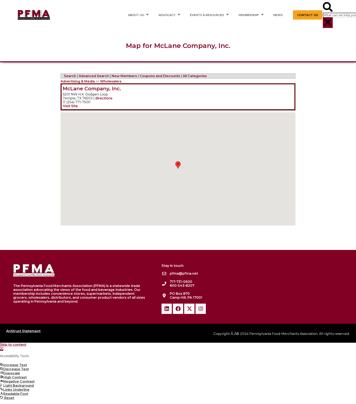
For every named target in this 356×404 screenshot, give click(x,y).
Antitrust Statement (23, 331)
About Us (136, 15)
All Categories (195, 76)
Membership (249, 15)
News (278, 15)
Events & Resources (207, 15)
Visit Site (70, 106)
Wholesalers (111, 81)
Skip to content (13, 345)
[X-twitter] (189, 309)
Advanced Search (94, 76)
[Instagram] (201, 309)
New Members (124, 76)
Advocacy (166, 15)
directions (103, 98)
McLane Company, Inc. (92, 89)
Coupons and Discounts (160, 76)
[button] (328, 7)
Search (70, 76)
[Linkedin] (167, 309)
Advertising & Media (78, 81)
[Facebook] (178, 309)
